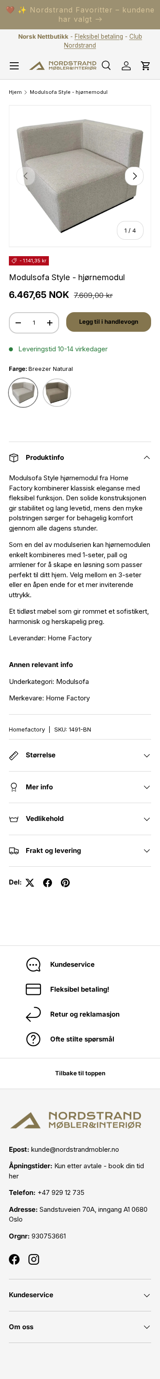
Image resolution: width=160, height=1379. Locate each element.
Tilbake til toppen (80, 1073)
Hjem (15, 92)
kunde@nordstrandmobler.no (75, 1149)
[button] (146, 66)
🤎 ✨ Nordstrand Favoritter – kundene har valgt (80, 14)
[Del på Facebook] (47, 883)
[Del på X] (30, 883)
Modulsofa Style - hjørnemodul (69, 92)
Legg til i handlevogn (108, 321)
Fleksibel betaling (99, 36)
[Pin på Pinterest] (65, 883)
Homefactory (27, 729)
